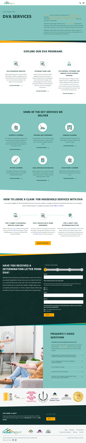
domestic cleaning (53, 17)
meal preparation (71, 18)
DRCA (61, 206)
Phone (46, 289)
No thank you (48, 311)
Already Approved (42, 243)
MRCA (56, 206)
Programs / (10, 11)
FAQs (66, 430)
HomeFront (47, 15)
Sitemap (75, 432)
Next (49, 419)
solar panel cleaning (76, 17)
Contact (81, 432)
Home (4, 11)
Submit (47, 315)
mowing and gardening (64, 17)
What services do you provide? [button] (60, 371)
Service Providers (69, 23)
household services (74, 15)
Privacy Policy (79, 430)
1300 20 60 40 (21, 437)
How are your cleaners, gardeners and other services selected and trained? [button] (64, 377)
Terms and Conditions (65, 432)
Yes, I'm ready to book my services (53, 309)
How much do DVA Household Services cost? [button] (64, 342)
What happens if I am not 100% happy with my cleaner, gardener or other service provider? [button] (64, 356)
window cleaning (62, 18)
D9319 (15, 230)
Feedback (71, 430)
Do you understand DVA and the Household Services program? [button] (63, 362)
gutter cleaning (53, 18)
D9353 (37, 234)
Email (46, 288)
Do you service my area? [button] (58, 367)
